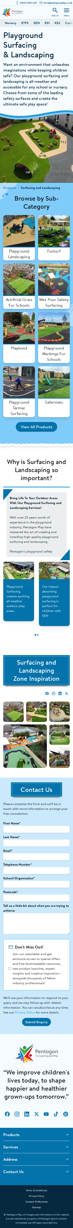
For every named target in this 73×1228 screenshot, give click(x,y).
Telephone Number (17, 864)
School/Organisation (19, 878)
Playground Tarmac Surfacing (19, 407)
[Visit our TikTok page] (56, 1114)
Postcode (10, 891)
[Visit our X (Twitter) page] (36, 1114)
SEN (36, 22)
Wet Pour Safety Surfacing (54, 302)
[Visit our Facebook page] (7, 1114)
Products (9, 187)
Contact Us (13, 1171)
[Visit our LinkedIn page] (27, 1114)
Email (8, 850)
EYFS (25, 22)
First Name (11, 823)
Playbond (19, 348)
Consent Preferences (36, 1201)
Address (10, 1159)
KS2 (57, 22)
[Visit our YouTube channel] (46, 1114)
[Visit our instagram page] (53, 693)
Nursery (10, 22)
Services (10, 1147)
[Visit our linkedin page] (60, 693)
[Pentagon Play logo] (12, 12)
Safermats (54, 402)
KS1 (47, 22)
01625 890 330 (28, 2)
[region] (36, 525)
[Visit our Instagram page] (17, 1114)
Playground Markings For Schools (53, 353)
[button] (36, 1022)
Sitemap (36, 1207)
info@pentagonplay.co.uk (57, 2)
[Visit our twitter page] (66, 693)
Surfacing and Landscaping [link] (40, 187)
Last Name (11, 836)
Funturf (54, 251)
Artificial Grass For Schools (19, 302)
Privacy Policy (25, 1012)
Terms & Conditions (36, 1190)
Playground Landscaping (19, 254)
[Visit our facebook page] (47, 693)
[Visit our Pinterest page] (66, 1114)
